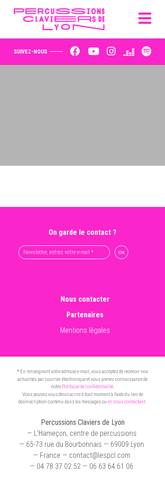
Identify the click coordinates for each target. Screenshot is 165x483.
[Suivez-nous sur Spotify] (146, 51)
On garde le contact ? (82, 232)
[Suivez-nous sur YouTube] (93, 51)
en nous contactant (126, 402)
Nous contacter (85, 299)
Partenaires (85, 314)
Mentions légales (85, 330)
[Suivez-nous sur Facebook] (75, 51)
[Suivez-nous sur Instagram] (111, 51)
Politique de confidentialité (87, 387)
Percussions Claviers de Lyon (63, 19)
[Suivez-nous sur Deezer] (128, 51)
